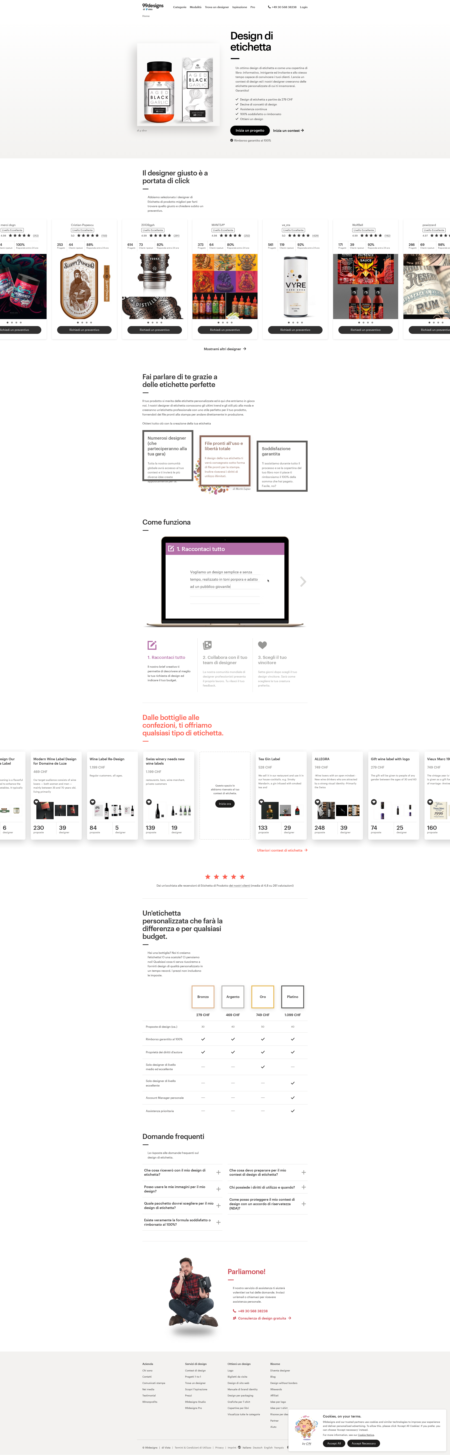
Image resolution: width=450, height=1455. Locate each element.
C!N (308, 1443)
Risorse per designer (282, 1414)
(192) (387, 235)
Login (304, 7)
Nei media (148, 1389)
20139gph (148, 224)
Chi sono (147, 1370)
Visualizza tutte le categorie (244, 1414)
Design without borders (283, 1382)
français (279, 1447)
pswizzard (429, 224)
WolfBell (357, 224)
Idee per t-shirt (279, 1407)
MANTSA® (218, 224)
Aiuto (273, 1426)
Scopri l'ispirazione (196, 1389)
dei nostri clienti (239, 885)
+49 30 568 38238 (284, 7)
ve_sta (286, 224)
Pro (252, 7)
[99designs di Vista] (152, 7)
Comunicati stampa (153, 1382)
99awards (276, 1389)
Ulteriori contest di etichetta (280, 850)
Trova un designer (217, 7)
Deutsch (257, 1447)
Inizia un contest (286, 130)
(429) (315, 235)
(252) (247, 235)
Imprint (232, 1447)
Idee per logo (278, 1401)
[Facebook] (288, 1447)
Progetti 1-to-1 (193, 1376)
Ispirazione (239, 7)
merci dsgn (8, 224)
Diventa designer (280, 1370)
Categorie (179, 7)
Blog (273, 1376)
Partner (274, 1420)
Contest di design (195, 1370)
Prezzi (188, 1395)
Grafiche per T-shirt (239, 1401)
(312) (36, 235)
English (268, 1447)
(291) (176, 235)
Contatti (147, 1376)
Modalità (195, 7)
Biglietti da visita (237, 1376)
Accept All (334, 1443)
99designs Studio (195, 1401)
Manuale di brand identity (243, 1389)
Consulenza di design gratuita (262, 1318)
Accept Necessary (364, 1443)
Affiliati (274, 1395)
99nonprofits (149, 1401)
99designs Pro (193, 1407)
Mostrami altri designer (223, 349)
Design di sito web (238, 1382)
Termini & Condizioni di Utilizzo (193, 1447)
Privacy (219, 1447)
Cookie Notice (366, 1434)
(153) (104, 235)
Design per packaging (240, 1395)
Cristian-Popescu (82, 224)
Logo (230, 1370)
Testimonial (149, 1395)
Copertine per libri (238, 1407)
